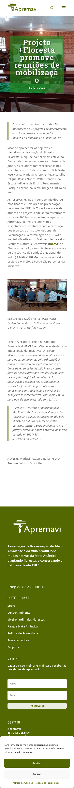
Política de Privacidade (47, 782)
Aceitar (37, 763)
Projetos (13, 647)
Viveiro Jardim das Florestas (26, 619)
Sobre (11, 606)
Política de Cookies (22, 782)
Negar (37, 774)
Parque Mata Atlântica (22, 626)
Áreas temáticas (18, 640)
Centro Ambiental (19, 612)
